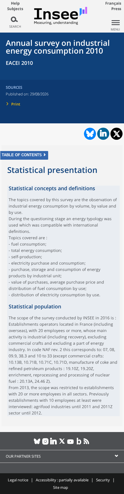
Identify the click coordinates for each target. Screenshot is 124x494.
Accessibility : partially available (62, 479)
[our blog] (78, 443)
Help (15, 3)
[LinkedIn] (53, 443)
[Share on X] (116, 133)
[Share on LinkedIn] (103, 134)
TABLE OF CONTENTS (22, 155)
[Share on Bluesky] (89, 134)
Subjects (15, 9)
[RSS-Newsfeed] (87, 443)
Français (113, 3)
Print (15, 104)
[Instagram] (45, 443)
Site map (60, 487)
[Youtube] (70, 443)
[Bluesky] (37, 443)
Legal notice (18, 479)
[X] (62, 443)
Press (116, 8)
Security (103, 479)
